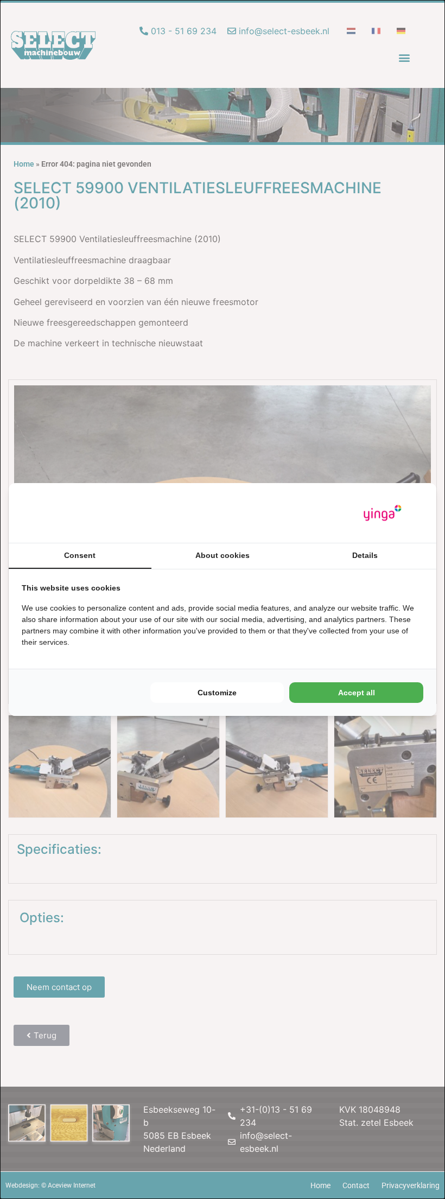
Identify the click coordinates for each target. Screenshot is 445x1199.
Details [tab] (365, 555)
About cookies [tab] (222, 555)
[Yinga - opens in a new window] (382, 513)
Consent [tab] (80, 555)
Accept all (356, 692)
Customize (217, 692)
